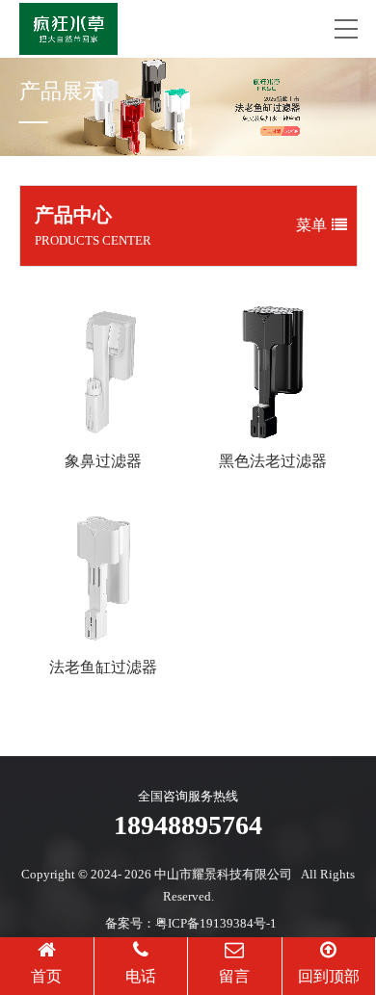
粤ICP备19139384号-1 (216, 923)
